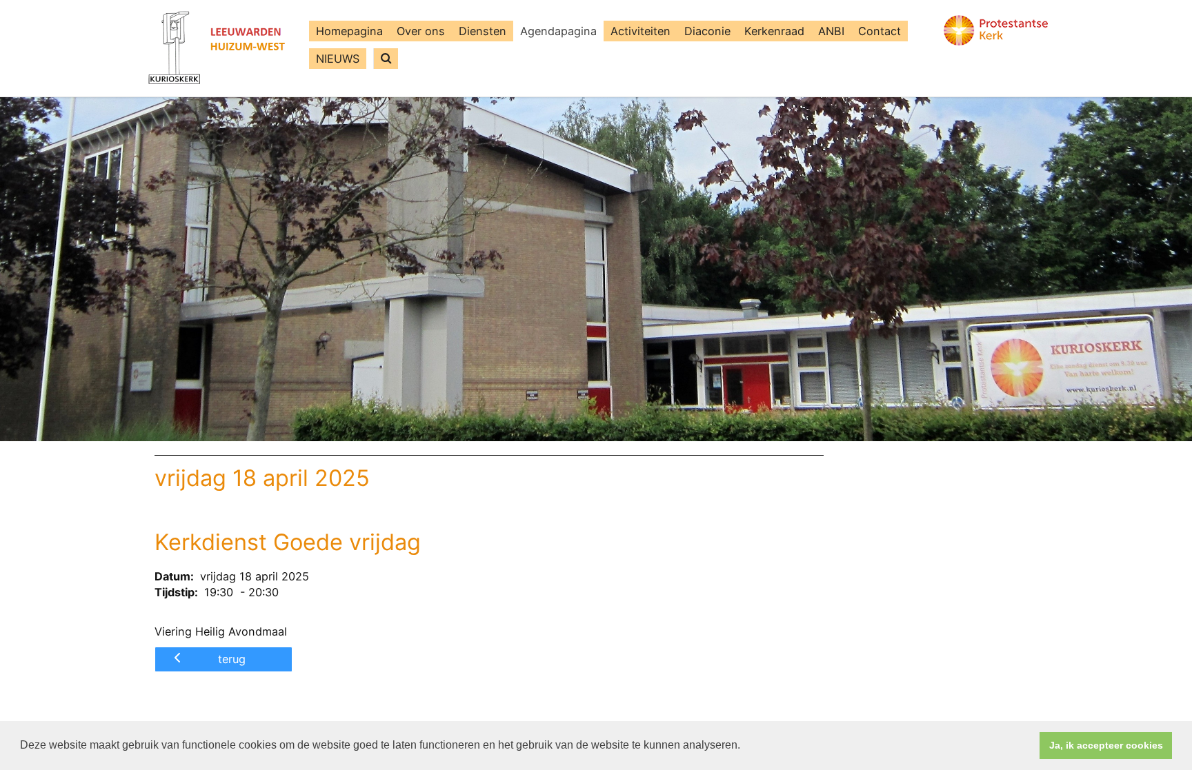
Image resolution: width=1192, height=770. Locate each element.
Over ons (421, 31)
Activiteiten (640, 31)
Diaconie (707, 31)
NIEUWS (337, 58)
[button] (745, 746)
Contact (879, 31)
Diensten (482, 31)
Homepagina (349, 31)
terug (232, 659)
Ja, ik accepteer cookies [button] (1106, 745)
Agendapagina (558, 31)
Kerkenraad (774, 31)
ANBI (831, 31)
